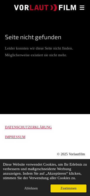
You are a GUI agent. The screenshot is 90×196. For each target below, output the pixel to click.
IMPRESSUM (15, 137)
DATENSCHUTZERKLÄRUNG (28, 127)
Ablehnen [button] (31, 188)
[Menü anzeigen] (82, 8)
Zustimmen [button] (68, 188)
